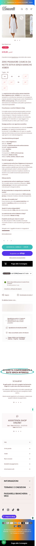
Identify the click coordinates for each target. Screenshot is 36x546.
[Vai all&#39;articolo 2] (17, 40)
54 (11, 82)
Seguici (7, 295)
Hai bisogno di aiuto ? (26, 295)
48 (18, 76)
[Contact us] (4, 542)
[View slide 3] (18, 402)
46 (12, 76)
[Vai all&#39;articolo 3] (19, 40)
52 (4, 82)
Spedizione (15, 57)
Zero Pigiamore (6, 44)
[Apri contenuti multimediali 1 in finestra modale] (21, 18)
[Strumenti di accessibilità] (33, 518)
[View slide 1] (14, 402)
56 (18, 82)
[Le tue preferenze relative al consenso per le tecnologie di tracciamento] (33, 409)
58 (25, 82)
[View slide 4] (21, 402)
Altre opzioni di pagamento (17, 257)
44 (5, 76)
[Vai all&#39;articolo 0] (15, 40)
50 (25, 76)
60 (4, 88)
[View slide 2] (16, 402)
